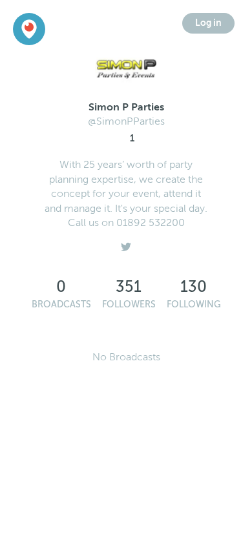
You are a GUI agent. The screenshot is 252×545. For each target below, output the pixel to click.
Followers (129, 304)
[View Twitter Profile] (126, 243)
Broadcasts (61, 304)
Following (194, 304)
